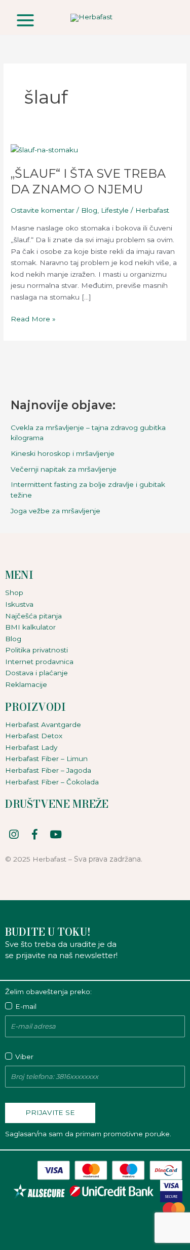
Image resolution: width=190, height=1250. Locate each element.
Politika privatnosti (36, 650)
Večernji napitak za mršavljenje (64, 469)
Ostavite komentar (42, 210)
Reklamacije (26, 684)
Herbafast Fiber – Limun (46, 758)
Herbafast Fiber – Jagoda (48, 770)
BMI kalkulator (30, 627)
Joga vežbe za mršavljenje (55, 511)
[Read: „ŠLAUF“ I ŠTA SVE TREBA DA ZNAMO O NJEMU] (44, 149)
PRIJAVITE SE (50, 1112)
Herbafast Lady (31, 747)
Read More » (33, 318)
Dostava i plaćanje (36, 673)
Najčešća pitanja (33, 616)
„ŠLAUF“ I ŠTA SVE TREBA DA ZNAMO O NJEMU (88, 181)
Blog (89, 210)
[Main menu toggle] (25, 20)
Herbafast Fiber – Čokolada (52, 782)
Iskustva (19, 604)
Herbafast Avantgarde (43, 724)
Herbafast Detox (33, 736)
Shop (14, 592)
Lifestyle (115, 210)
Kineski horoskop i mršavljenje (63, 453)
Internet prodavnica (39, 661)
